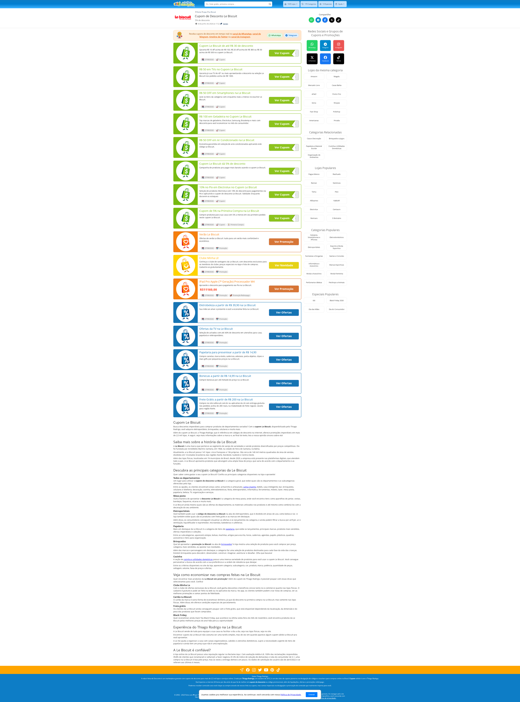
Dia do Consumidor (336, 309)
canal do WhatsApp (242, 33)
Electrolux (314, 209)
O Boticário (336, 218)
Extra (314, 103)
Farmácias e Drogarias (314, 256)
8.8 (314, 300)
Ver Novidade (284, 265)
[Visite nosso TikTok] (338, 20)
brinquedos (226, 544)
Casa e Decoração (314, 138)
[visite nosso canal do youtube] (266, 670)
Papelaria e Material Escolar (314, 147)
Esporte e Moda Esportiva (336, 247)
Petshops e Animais (336, 282)
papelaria (230, 529)
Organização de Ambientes (314, 156)
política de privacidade (327, 698)
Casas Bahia (336, 85)
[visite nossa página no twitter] (260, 670)
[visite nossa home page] (184, 4)
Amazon (314, 76)
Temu (314, 192)
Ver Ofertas (284, 312)
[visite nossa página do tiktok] (278, 670)
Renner (314, 183)
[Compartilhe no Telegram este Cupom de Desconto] (318, 20)
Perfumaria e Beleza (314, 282)
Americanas (314, 120)
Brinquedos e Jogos (336, 138)
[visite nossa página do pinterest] (272, 670)
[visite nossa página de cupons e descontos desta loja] (186, 53)
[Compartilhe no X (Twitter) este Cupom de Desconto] (331, 20)
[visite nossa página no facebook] (241, 670)
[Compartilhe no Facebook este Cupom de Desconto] (325, 20)
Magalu (337, 76)
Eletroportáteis (314, 247)
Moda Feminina (336, 274)
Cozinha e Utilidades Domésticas (337, 147)
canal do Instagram (240, 36)
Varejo (225, 24)
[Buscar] (270, 4)
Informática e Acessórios (314, 265)
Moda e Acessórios (313, 274)
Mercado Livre (314, 85)
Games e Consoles (336, 256)
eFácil (314, 94)
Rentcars (314, 218)
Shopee (337, 103)
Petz (336, 192)
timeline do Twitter (218, 36)
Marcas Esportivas (336, 265)
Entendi (312, 695)
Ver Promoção (283, 242)
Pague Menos (313, 174)
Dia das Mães (314, 309)
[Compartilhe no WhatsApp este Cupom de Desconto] (311, 20)
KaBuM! (337, 200)
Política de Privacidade (290, 694)
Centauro (336, 209)
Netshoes (337, 183)
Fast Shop (314, 112)
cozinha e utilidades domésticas (198, 559)
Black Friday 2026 (337, 300)
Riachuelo (337, 174)
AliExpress (314, 200)
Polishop (336, 112)
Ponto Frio (336, 94)
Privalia (337, 120)
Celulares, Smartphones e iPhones (314, 237)
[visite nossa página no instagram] (254, 670)
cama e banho (249, 487)
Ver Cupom (282, 53)
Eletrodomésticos (337, 237)
